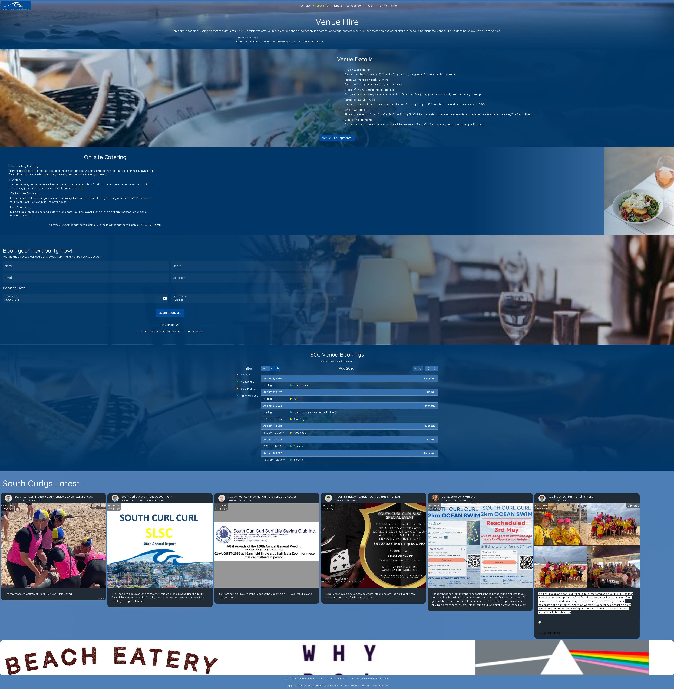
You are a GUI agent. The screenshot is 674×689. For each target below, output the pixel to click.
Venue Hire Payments (336, 138)
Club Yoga (300, 419)
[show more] (97, 598)
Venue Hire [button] (321, 5)
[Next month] (434, 368)
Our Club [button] (305, 5)
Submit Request (170, 312)
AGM (296, 398)
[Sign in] (669, 6)
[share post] (3, 598)
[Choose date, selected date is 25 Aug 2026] (164, 298)
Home (239, 41)
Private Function (303, 385)
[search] (669, 6)
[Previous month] (428, 368)
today (417, 368)
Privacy (365, 685)
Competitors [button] (354, 5)
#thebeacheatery (549, 632)
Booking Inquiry (286, 41)
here (81, 188)
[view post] (6, 598)
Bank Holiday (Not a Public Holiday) (315, 412)
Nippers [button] (337, 5)
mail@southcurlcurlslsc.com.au (307, 678)
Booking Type (180, 296)
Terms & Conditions (350, 685)
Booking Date (11, 296)
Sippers (298, 446)
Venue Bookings (313, 41)
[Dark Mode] (667, 5)
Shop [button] (394, 5)
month (275, 368)
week (265, 368)
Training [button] (382, 5)
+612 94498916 (152, 224)
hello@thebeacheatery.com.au (121, 224)
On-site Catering (260, 41)
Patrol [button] (369, 5)
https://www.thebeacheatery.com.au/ (75, 224)
